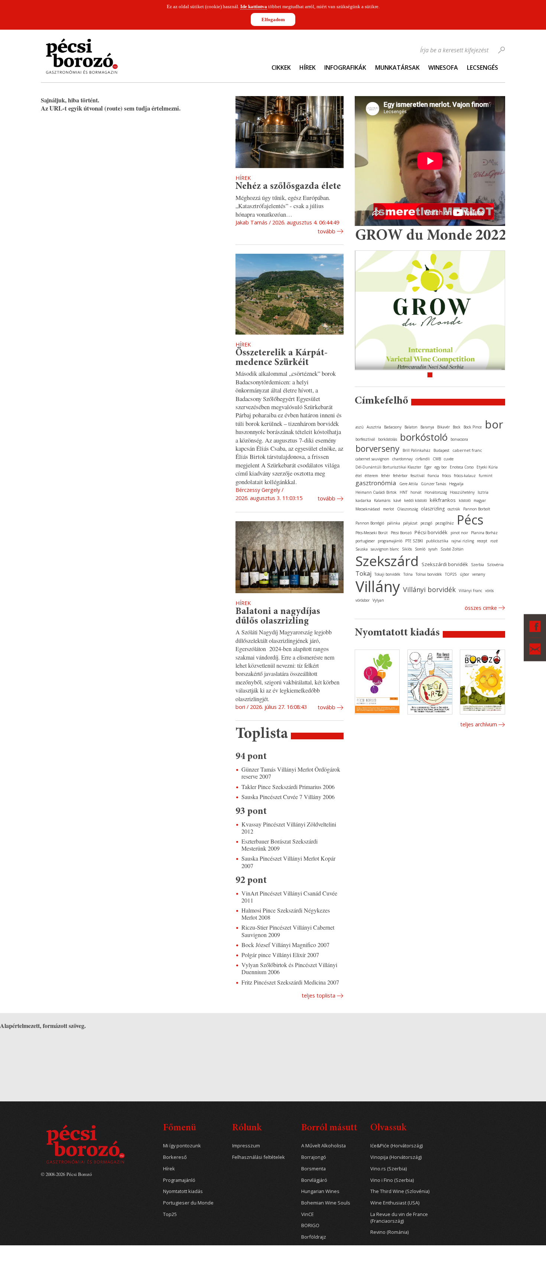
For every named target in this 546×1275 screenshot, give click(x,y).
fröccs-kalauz (465, 475)
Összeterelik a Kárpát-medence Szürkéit (281, 358)
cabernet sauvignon (372, 458)
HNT (403, 492)
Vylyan (378, 600)
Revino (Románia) (389, 1232)
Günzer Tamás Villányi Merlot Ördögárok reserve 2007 (290, 772)
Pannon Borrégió (369, 523)
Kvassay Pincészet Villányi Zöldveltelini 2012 (288, 827)
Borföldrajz (313, 1237)
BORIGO (310, 1225)
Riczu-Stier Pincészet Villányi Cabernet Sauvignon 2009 (287, 930)
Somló (420, 549)
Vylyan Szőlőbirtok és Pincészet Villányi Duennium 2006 (289, 968)
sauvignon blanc (385, 549)
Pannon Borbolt (476, 509)
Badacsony (393, 427)
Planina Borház (484, 532)
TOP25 (451, 574)
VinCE (307, 1214)
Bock (457, 427)
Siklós (407, 549)
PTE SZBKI (414, 540)
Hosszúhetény (462, 492)
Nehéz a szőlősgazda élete (288, 186)
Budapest (441, 450)
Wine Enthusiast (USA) (394, 1203)
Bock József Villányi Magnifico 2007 (285, 945)
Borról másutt (329, 1128)
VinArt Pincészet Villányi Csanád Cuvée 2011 (289, 896)
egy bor (441, 467)
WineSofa (443, 67)
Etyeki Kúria (487, 467)
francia (433, 475)
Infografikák (345, 67)
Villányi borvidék (429, 589)
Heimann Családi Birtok (376, 492)
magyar (480, 500)
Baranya (427, 427)
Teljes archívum (478, 724)
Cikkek (281, 67)
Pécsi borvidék (431, 532)
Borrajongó (313, 1157)
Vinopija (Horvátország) (396, 1157)
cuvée (449, 458)
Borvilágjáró (314, 1180)
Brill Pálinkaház (416, 450)
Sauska (361, 549)
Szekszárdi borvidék (445, 564)
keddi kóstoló (415, 500)
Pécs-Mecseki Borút (371, 532)
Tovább (326, 231)
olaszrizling (433, 509)
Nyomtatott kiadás (183, 1191)
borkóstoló (424, 437)
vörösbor (362, 600)
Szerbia (477, 564)
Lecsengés (482, 67)
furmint (486, 475)
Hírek (307, 67)
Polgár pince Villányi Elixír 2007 (280, 955)
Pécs (470, 519)
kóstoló (465, 500)
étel (358, 475)
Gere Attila (408, 483)
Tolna (408, 574)
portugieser (365, 540)
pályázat (410, 523)
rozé (494, 540)
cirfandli (423, 458)
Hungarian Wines (320, 1191)
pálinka (393, 523)
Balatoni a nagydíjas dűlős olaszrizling (277, 616)
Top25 (170, 1214)
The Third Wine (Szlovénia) (399, 1191)
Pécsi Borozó (401, 532)
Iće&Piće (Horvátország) (396, 1146)
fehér (385, 475)
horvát (416, 492)
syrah (433, 549)
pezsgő (426, 523)
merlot (388, 509)
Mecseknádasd (367, 509)
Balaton (410, 427)
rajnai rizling (462, 540)
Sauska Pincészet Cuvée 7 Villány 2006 (288, 797)
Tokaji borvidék (387, 574)
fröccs (446, 475)
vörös (489, 590)
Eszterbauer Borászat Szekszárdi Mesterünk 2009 (279, 844)
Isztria (483, 492)
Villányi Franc (470, 590)
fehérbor (400, 475)
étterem (371, 475)
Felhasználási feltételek (258, 1157)
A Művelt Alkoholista (323, 1146)
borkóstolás (387, 439)
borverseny (377, 448)
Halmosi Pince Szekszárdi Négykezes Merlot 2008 (285, 913)
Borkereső (175, 1157)
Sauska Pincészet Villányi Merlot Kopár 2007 (288, 861)
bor (494, 424)
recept (482, 540)
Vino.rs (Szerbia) (388, 1169)
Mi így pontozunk (182, 1146)
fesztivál (417, 475)
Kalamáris (382, 500)
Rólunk (246, 1128)
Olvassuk (388, 1128)
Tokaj (363, 573)
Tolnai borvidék (429, 574)
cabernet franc (467, 450)
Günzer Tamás (433, 483)
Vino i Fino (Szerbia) (392, 1180)
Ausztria (374, 427)
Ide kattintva (253, 6)
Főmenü (179, 1128)
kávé (397, 500)
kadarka (363, 500)
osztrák (454, 509)
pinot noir (459, 532)
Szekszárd (387, 560)
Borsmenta (313, 1169)
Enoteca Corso (462, 467)
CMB (437, 458)
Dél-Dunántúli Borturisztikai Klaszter (388, 467)
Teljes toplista (318, 995)
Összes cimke (481, 607)
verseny (478, 574)
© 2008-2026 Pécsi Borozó (66, 1174)
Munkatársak (397, 67)
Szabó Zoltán (452, 549)
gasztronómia (375, 483)
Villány (377, 586)
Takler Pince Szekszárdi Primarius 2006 (288, 787)
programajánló (390, 540)
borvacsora (459, 439)
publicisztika (437, 540)
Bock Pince (473, 427)
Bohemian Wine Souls (325, 1203)
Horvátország (436, 492)
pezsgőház (444, 523)
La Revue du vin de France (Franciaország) (399, 1217)
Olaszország (407, 509)
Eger (428, 467)
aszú (359, 427)
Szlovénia (495, 564)
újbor (464, 574)
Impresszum (246, 1146)
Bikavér (443, 427)
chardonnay (402, 458)
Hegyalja (456, 483)
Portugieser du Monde (188, 1203)
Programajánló (179, 1180)
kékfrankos (443, 500)
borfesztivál (365, 439)
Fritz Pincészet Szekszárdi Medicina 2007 (290, 982)
